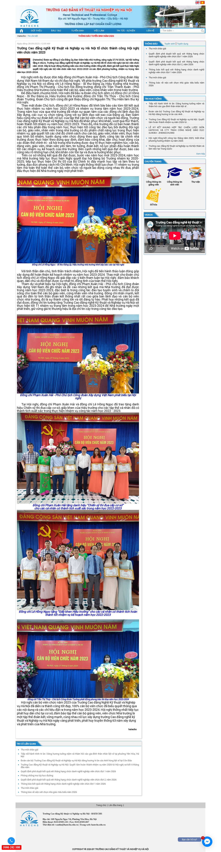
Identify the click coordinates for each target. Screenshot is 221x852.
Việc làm (99, 30)
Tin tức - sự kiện (126, 30)
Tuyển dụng (182, 43)
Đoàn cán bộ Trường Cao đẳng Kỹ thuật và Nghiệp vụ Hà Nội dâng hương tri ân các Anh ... (176, 113)
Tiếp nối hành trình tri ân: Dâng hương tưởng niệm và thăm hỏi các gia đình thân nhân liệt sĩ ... (176, 105)
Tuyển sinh (77, 30)
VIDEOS (149, 214)
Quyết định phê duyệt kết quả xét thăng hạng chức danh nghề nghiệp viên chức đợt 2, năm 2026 (176, 63)
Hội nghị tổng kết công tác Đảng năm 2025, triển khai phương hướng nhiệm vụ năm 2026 (176, 139)
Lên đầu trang (115, 805)
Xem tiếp (200, 153)
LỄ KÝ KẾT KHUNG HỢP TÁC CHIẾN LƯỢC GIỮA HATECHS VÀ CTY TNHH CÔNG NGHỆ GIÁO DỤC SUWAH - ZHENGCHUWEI (176, 130)
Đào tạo (56, 30)
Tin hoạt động (153, 98)
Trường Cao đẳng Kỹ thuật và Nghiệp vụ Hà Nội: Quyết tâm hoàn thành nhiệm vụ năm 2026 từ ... (176, 120)
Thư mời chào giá (157, 48)
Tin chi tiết (33, 36)
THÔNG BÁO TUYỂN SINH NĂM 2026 (69, 36)
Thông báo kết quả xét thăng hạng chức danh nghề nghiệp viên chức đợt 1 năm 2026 (176, 71)
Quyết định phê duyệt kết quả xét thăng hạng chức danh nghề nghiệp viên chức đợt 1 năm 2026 (176, 55)
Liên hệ (150, 30)
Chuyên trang (153, 161)
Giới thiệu (36, 30)
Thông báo (151, 43)
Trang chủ (101, 805)
